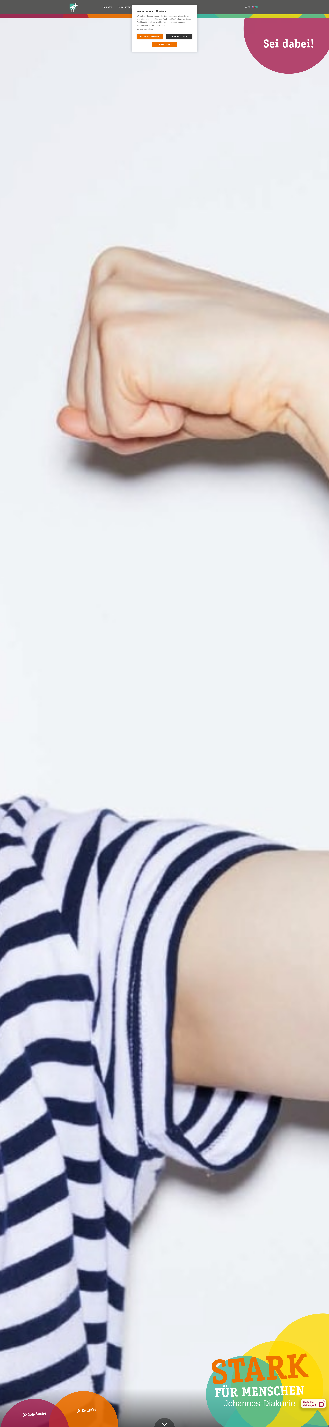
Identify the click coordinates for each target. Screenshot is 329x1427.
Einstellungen (164, 44)
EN (256, 7)
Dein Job (107, 7)
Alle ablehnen (179, 36)
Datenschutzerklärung (145, 29)
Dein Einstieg (125, 7)
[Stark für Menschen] (73, 7)
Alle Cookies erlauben (149, 36)
